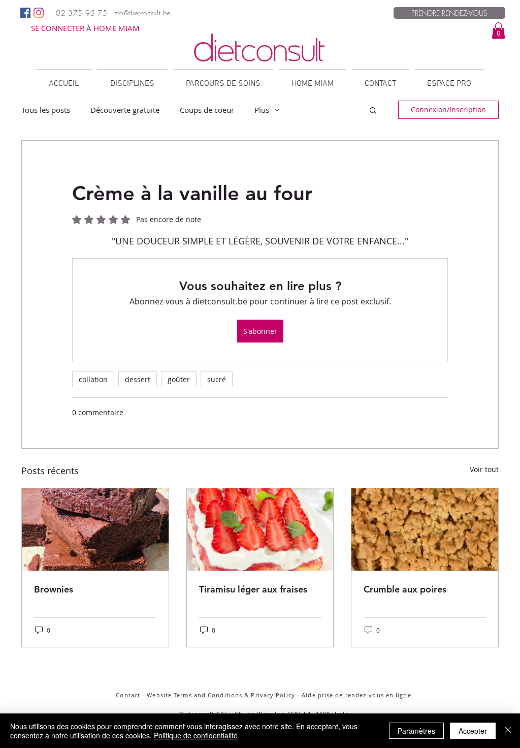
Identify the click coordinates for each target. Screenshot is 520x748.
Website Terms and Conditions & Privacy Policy (221, 695)
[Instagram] (39, 13)
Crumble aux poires (405, 589)
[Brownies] (95, 529)
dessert (137, 379)
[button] (498, 30)
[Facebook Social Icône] (25, 13)
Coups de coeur (207, 110)
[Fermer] (508, 731)
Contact (128, 695)
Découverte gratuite (124, 110)
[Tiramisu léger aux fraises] (260, 529)
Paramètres (416, 731)
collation (93, 379)
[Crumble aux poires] (424, 529)
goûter (179, 379)
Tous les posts (45, 110)
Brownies (53, 589)
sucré (216, 379)
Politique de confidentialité (196, 735)
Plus (261, 110)
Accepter (473, 731)
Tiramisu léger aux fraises (253, 589)
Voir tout (484, 469)
